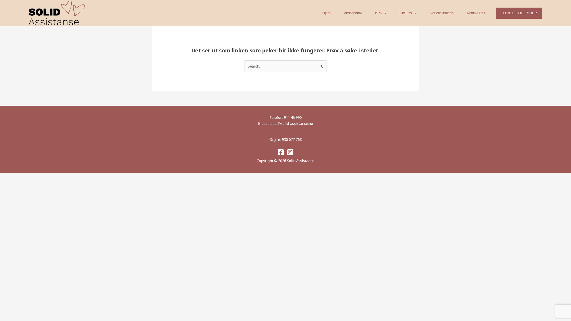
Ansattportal (353, 13)
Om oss (405, 13)
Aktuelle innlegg (441, 13)
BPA (378, 13)
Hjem (326, 13)
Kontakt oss (476, 13)
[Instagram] (290, 152)
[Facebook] (280, 152)
